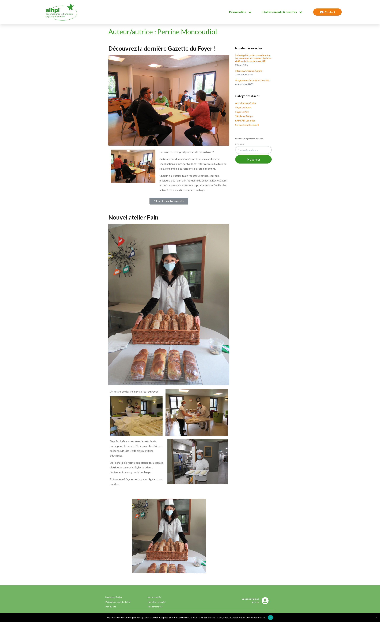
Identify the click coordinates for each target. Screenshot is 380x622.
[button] (168, 201)
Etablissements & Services (279, 12)
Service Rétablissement (247, 124)
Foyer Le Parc (242, 111)
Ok (270, 617)
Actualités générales (245, 103)
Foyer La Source (243, 107)
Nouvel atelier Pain (133, 217)
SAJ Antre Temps (244, 116)
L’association (237, 12)
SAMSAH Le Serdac (245, 120)
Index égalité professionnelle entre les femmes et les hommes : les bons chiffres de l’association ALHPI (253, 58)
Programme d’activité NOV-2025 (252, 80)
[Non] (376, 617)
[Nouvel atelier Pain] (168, 304)
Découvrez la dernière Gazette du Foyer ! (162, 48)
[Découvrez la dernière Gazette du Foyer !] (168, 100)
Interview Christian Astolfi (248, 70)
